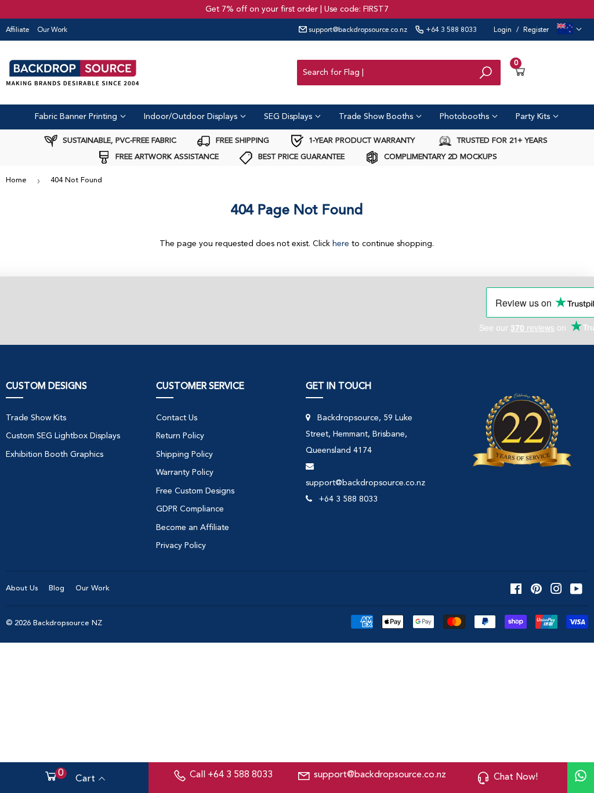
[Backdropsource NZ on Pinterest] (536, 589)
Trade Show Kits (36, 418)
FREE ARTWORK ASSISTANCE (166, 157)
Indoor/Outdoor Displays (192, 117)
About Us (22, 588)
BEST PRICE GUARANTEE (300, 157)
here (340, 244)
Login (503, 30)
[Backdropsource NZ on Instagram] (556, 589)
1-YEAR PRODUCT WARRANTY (360, 141)
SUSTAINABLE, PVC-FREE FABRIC (118, 141)
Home (16, 180)
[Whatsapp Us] (580, 777)
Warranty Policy (184, 472)
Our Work (52, 30)
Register (536, 30)
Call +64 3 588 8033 (231, 775)
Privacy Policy (181, 546)
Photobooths (465, 117)
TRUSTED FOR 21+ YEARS (501, 141)
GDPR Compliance (190, 509)
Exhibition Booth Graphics (54, 454)
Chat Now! (516, 777)
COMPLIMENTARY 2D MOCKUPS (439, 157)
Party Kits (534, 117)
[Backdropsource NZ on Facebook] (516, 589)
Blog (56, 588)
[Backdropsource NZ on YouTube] (576, 589)
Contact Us (176, 418)
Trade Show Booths (377, 117)
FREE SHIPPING (241, 141)
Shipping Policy (184, 454)
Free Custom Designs (195, 491)
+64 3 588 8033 (450, 30)
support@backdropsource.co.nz (357, 30)
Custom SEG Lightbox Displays (63, 436)
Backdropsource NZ (67, 623)
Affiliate (17, 30)
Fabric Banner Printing (77, 117)
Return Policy (180, 436)
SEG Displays (289, 117)
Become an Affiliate (192, 528)
